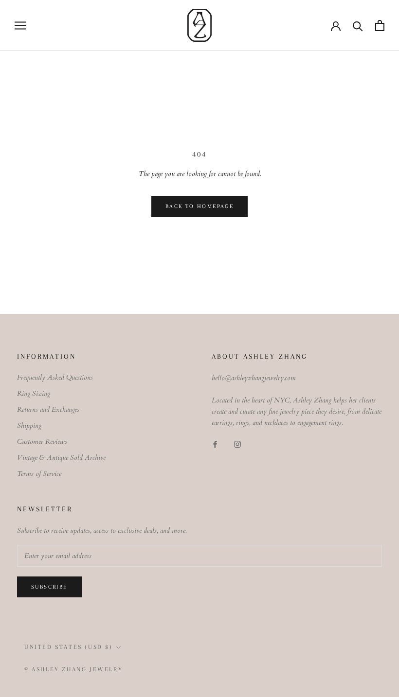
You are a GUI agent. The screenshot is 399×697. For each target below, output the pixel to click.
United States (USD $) (68, 647)
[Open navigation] (20, 25)
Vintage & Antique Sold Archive (61, 457)
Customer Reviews (42, 441)
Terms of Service (39, 473)
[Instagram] (237, 443)
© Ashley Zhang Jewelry (73, 669)
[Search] (358, 25)
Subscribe (49, 587)
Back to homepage (199, 206)
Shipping (29, 425)
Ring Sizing (33, 393)
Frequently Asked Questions (55, 377)
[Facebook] (215, 443)
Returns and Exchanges (48, 409)
